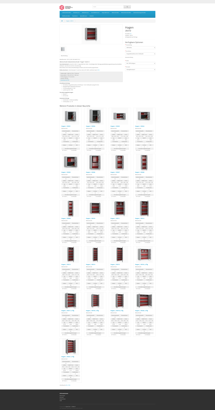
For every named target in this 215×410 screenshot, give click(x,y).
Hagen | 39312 (139, 218)
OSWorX (74, 406)
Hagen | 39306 (90, 172)
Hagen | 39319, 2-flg (117, 310)
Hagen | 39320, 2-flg (141, 310)
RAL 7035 (68, 385)
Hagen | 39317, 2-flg (67, 310)
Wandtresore (76, 12)
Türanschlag (129, 45)
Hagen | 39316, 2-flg (141, 264)
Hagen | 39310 (69, 21)
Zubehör (92, 16)
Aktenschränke (115, 12)
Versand (128, 67)
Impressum (62, 395)
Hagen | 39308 (139, 172)
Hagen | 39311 (115, 218)
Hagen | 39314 (90, 264)
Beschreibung (64, 55)
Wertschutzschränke (126, 12)
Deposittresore (105, 12)
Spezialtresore (83, 16)
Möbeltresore (85, 12)
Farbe (127, 60)
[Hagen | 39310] (91, 34)
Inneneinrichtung (129, 57)
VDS (99, 70)
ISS (130, 33)
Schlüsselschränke (66, 12)
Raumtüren (75, 16)
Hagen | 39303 (115, 126)
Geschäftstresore (95, 12)
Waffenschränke (66, 16)
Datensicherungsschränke (139, 12)
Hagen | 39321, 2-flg (67, 356)
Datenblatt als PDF (65, 80)
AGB (61, 400)
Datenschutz (63, 399)
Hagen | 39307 (115, 172)
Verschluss (128, 51)
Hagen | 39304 (139, 126)
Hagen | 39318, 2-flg (92, 310)
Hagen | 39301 (66, 126)
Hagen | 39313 (66, 264)
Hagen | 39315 (115, 264)
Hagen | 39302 (90, 126)
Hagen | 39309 (66, 218)
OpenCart (68, 406)
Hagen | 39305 (66, 172)
